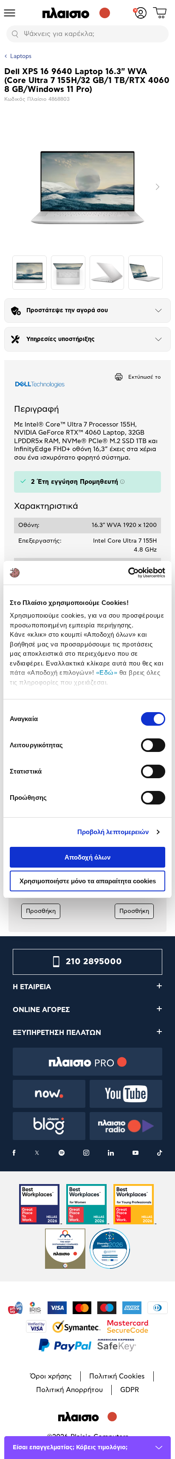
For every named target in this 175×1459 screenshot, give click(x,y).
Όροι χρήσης (51, 1376)
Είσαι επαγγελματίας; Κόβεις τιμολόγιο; (70, 1448)
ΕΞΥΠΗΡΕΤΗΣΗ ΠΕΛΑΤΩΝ (57, 1032)
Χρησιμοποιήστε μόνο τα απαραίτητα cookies (88, 881)
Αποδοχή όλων (87, 857)
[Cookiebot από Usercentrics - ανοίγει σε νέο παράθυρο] (128, 572)
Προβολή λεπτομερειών (113, 831)
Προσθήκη (41, 911)
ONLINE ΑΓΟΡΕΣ (41, 1010)
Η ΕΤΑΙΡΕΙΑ (32, 987)
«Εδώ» (107, 672)
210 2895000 (94, 961)
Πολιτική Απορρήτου (69, 1390)
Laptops (20, 56)
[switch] (153, 745)
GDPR (129, 1390)
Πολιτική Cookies (117, 1376)
